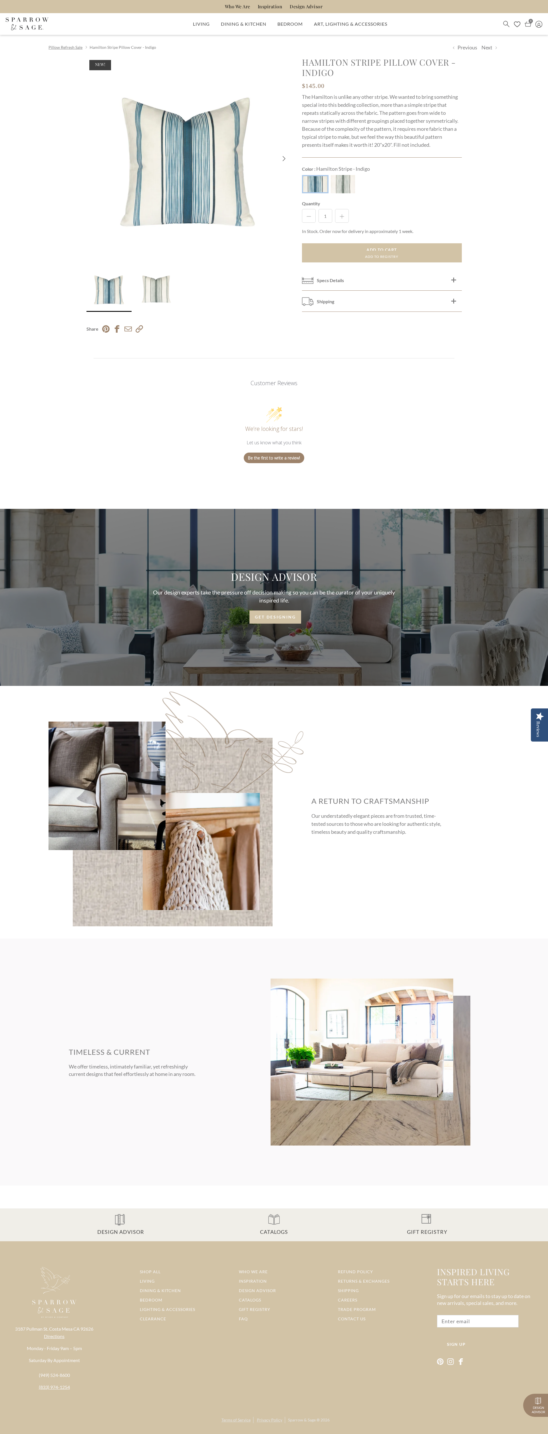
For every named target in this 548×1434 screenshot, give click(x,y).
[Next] (284, 158)
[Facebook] (461, 1361)
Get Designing (275, 616)
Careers (347, 1300)
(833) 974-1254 (54, 1387)
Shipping (348, 1290)
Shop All (150, 1271)
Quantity (311, 203)
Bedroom (290, 24)
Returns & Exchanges (364, 1281)
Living (201, 24)
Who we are (253, 1271)
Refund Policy (355, 1271)
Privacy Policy (269, 1419)
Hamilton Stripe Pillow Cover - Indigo (123, 47)
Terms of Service (236, 1419)
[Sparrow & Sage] (27, 24)
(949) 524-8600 (54, 1375)
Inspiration (270, 6)
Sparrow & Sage (302, 1419)
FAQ (243, 1318)
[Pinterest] (440, 1361)
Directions (54, 1336)
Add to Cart (381, 249)
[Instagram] (450, 1361)
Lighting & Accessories (167, 1309)
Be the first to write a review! (274, 458)
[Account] (538, 23)
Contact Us (352, 1318)
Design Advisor (306, 6)
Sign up (456, 1344)
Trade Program (357, 1309)
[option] (187, 158)
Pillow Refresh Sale (65, 47)
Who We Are (237, 6)
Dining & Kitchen (243, 24)
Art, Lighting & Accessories (350, 24)
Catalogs (250, 1300)
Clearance (153, 1318)
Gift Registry (254, 1309)
